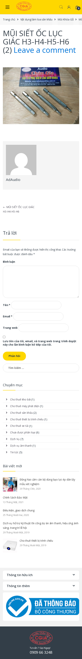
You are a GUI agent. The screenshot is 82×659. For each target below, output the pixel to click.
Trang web (10, 328)
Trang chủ (9, 19)
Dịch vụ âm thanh (21, 445)
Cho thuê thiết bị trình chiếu (26, 419)
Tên (6, 305)
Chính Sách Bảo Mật (15, 497)
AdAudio (13, 179)
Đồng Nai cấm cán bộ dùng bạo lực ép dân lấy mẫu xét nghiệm (47, 482)
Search (61, 7)
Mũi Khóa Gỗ (65, 19)
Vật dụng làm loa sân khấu (36, 19)
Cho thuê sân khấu (21, 412)
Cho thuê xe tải (19, 426)
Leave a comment (45, 50)
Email (7, 316)
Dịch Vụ (15, 439)
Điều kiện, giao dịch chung (18, 510)
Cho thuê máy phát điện (24, 406)
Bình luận (9, 261)
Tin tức (14, 452)
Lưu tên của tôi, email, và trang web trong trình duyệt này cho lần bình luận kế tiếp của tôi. (39, 343)
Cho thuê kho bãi (20, 399)
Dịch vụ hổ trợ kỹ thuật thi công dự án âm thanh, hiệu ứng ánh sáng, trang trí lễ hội (40, 525)
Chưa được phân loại (22, 432)
